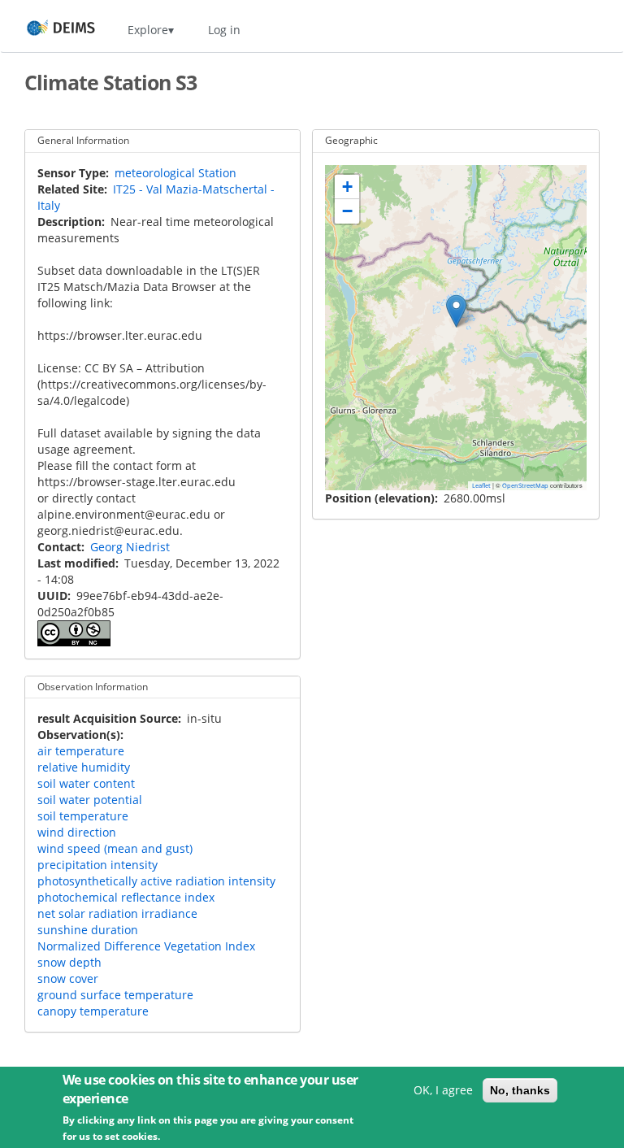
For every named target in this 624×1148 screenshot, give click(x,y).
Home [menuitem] (46, 29)
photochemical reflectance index (125, 897)
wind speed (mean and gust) (115, 848)
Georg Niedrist (130, 546)
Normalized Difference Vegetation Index (146, 946)
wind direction (76, 832)
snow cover (67, 978)
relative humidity (83, 767)
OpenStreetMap (525, 485)
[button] (456, 311)
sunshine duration (87, 929)
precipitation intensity (97, 864)
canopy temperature (93, 1011)
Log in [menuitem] (224, 29)
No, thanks (520, 1090)
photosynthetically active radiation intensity (156, 881)
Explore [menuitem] (148, 29)
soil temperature (82, 816)
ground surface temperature (115, 994)
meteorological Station (175, 172)
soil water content (86, 783)
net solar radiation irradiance (117, 913)
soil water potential (89, 799)
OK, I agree (443, 1090)
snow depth (69, 962)
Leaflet (481, 485)
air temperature (80, 751)
